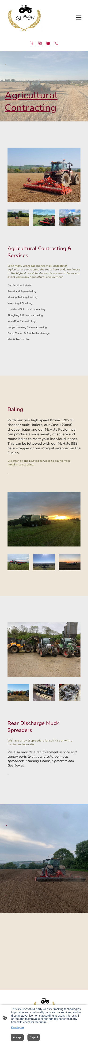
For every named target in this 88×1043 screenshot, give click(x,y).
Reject (34, 1037)
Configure (17, 1027)
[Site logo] (24, 18)
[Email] (48, 43)
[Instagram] (40, 43)
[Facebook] (32, 43)
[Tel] (56, 43)
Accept (17, 1037)
